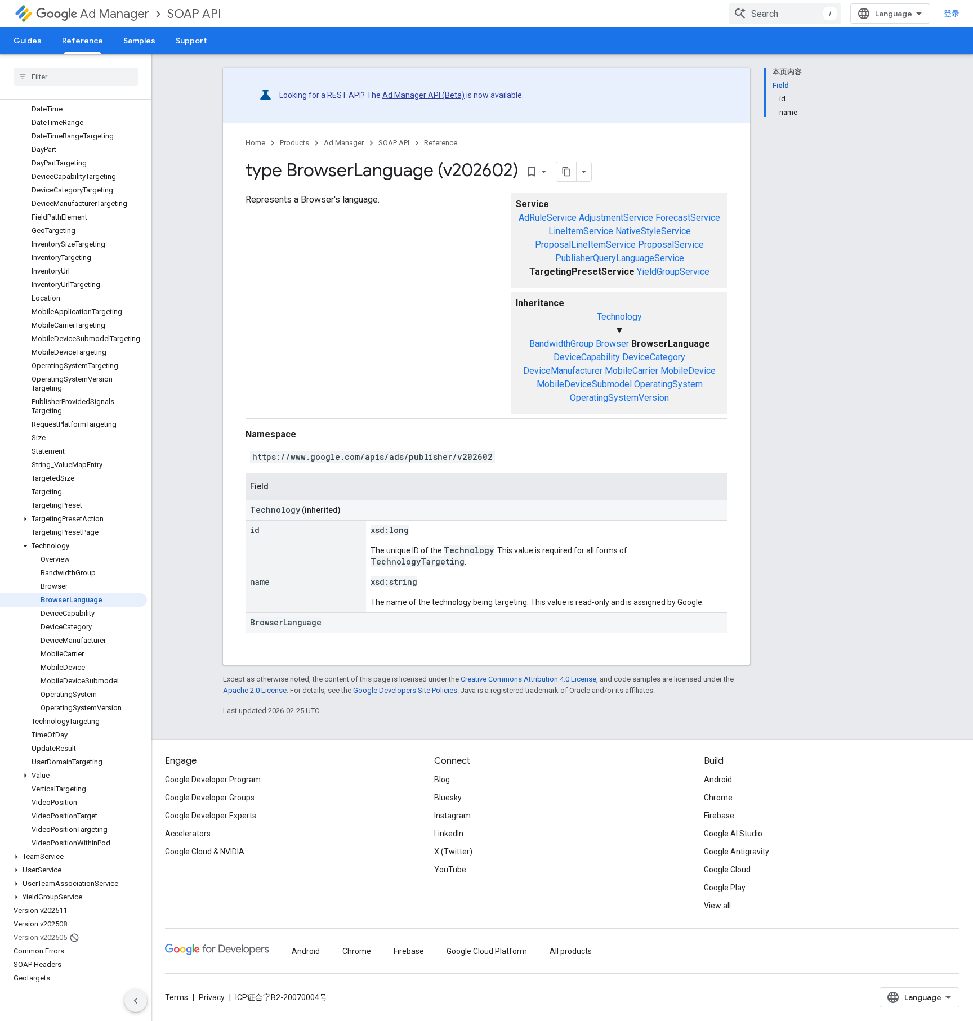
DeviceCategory (653, 357)
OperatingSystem (668, 384)
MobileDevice (688, 370)
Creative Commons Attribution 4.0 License (528, 679)
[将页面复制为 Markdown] (566, 171)
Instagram (452, 815)
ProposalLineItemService (585, 244)
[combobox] (785, 13)
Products (294, 142)
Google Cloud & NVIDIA (204, 851)
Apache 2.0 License (255, 690)
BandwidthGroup (561, 343)
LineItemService (580, 231)
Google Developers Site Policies (405, 690)
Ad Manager (114, 13)
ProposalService (671, 244)
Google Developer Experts (210, 815)
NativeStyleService (653, 231)
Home (255, 142)
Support (191, 40)
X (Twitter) (453, 851)
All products (571, 951)
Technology (619, 316)
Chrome (718, 797)
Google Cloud (727, 869)
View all (717, 905)
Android (718, 779)
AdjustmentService (616, 217)
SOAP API (194, 13)
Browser (612, 343)
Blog (442, 779)
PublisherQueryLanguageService (619, 258)
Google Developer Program (213, 779)
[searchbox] (76, 77)
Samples (139, 40)
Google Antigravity (736, 851)
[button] (73, 519)
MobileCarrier (631, 370)
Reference (82, 40)
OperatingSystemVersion (619, 397)
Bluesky (448, 797)
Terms (176, 997)
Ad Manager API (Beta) (423, 95)
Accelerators (188, 833)
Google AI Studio (733, 833)
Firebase (719, 815)
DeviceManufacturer (562, 370)
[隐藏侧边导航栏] (135, 1000)
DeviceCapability (587, 357)
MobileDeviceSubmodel (584, 384)
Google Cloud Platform (487, 951)
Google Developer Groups (210, 797)
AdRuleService (548, 217)
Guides (28, 40)
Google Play (725, 887)
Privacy (212, 997)
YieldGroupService (673, 271)
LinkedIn (448, 833)
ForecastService (687, 217)
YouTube (450, 869)
